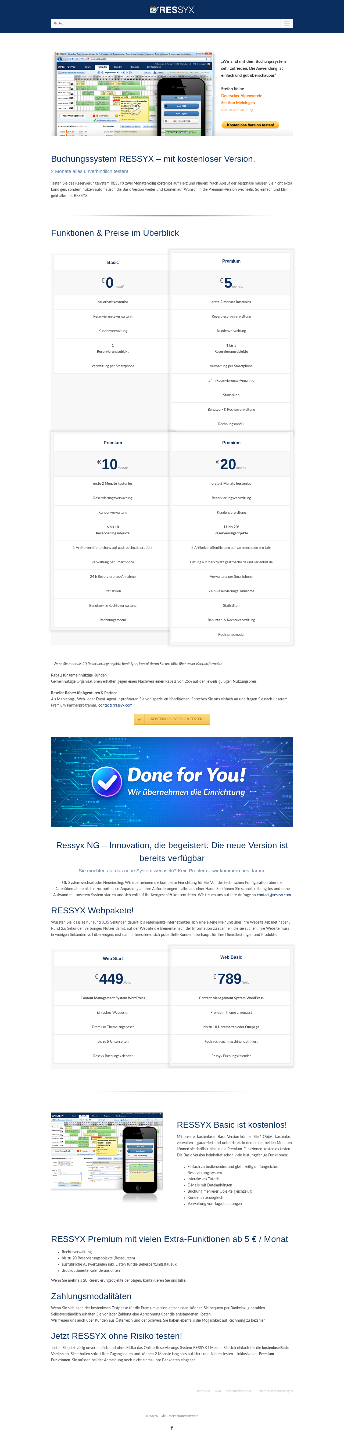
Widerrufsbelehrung (239, 1391)
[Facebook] (172, 1428)
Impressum (203, 1391)
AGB (218, 1391)
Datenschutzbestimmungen (275, 1391)
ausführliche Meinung (237, 110)
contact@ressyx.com (115, 705)
